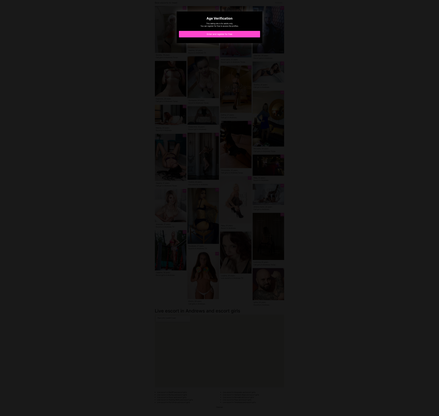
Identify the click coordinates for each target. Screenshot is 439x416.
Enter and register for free (219, 34)
